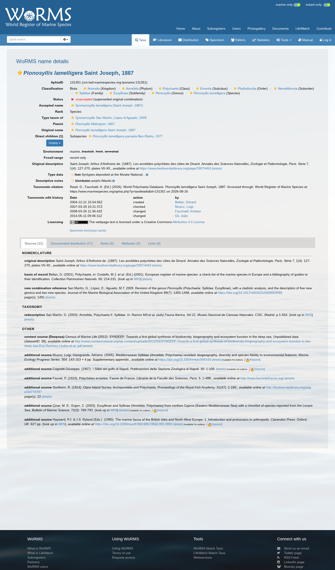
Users (236, 28)
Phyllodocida (247, 88)
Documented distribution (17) (72, 243)
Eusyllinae (120, 93)
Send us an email (296, 548)
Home (180, 28)
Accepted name (51, 105)
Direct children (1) (49, 136)
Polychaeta (171, 88)
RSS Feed (291, 557)
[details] (217, 168)
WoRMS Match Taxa (208, 548)
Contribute (324, 28)
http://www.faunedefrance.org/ (262, 378)
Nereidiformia (287, 88)
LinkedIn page (294, 562)
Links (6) (154, 243)
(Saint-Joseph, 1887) (109, 105)
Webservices (202, 557)
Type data (55, 174)
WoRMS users (37, 566)
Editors (239, 40)
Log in (327, 40)
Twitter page (293, 553)
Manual (307, 40)
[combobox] (34, 39)
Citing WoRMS (122, 548)
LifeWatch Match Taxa (209, 553)
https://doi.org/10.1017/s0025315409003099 (250, 292)
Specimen (216, 40)
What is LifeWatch (40, 553)
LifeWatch (303, 28)
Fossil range (53, 157)
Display (54, 143)
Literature (164, 40)
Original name (52, 130)
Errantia (205, 88)
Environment (53, 151)
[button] (19, 72)
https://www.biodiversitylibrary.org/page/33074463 (175, 168)
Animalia (94, 88)
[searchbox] (32, 39)
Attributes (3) (131, 243)
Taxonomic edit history (45, 197)
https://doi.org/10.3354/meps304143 (184, 359)
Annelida (132, 88)
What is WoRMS (39, 548)
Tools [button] (284, 40)
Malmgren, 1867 (95, 124)
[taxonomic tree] (80, 230)
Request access (123, 557)
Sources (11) (34, 243)
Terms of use (121, 553)
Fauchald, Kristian (188, 211)
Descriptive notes (49, 180)
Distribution (190, 40)
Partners (33, 562)
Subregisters (216, 28)
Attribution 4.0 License (189, 222)
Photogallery (256, 28)
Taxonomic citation (48, 187)
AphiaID (57, 82)
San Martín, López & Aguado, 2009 (111, 118)
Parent (58, 124)
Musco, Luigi (184, 206)
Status (58, 99)
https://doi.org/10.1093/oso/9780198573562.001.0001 (134, 424)
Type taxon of (52, 118)
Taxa (142, 40)
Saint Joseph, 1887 (105, 130)
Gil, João (181, 216)
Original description (47, 164)
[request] (255, 359)
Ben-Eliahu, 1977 (128, 136)
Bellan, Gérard (185, 202)
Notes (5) (107, 243)
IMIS (137, 279)
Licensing (55, 222)
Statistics (263, 40)
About (196, 28)
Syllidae (84, 93)
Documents (280, 28)
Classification (52, 88)
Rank (59, 111)
